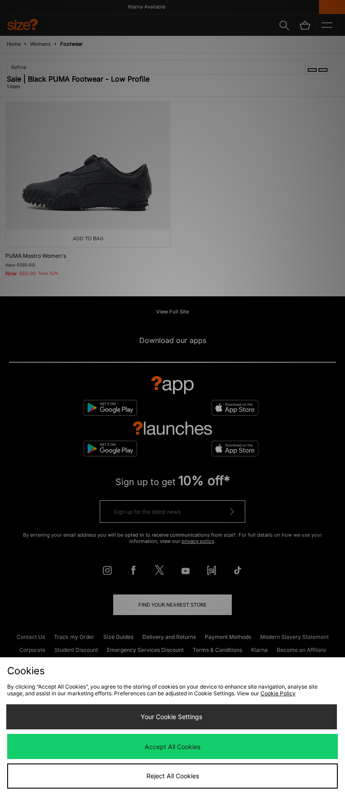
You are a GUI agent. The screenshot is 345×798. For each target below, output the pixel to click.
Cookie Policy (278, 693)
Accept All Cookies (172, 746)
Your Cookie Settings (171, 716)
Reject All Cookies (172, 776)
